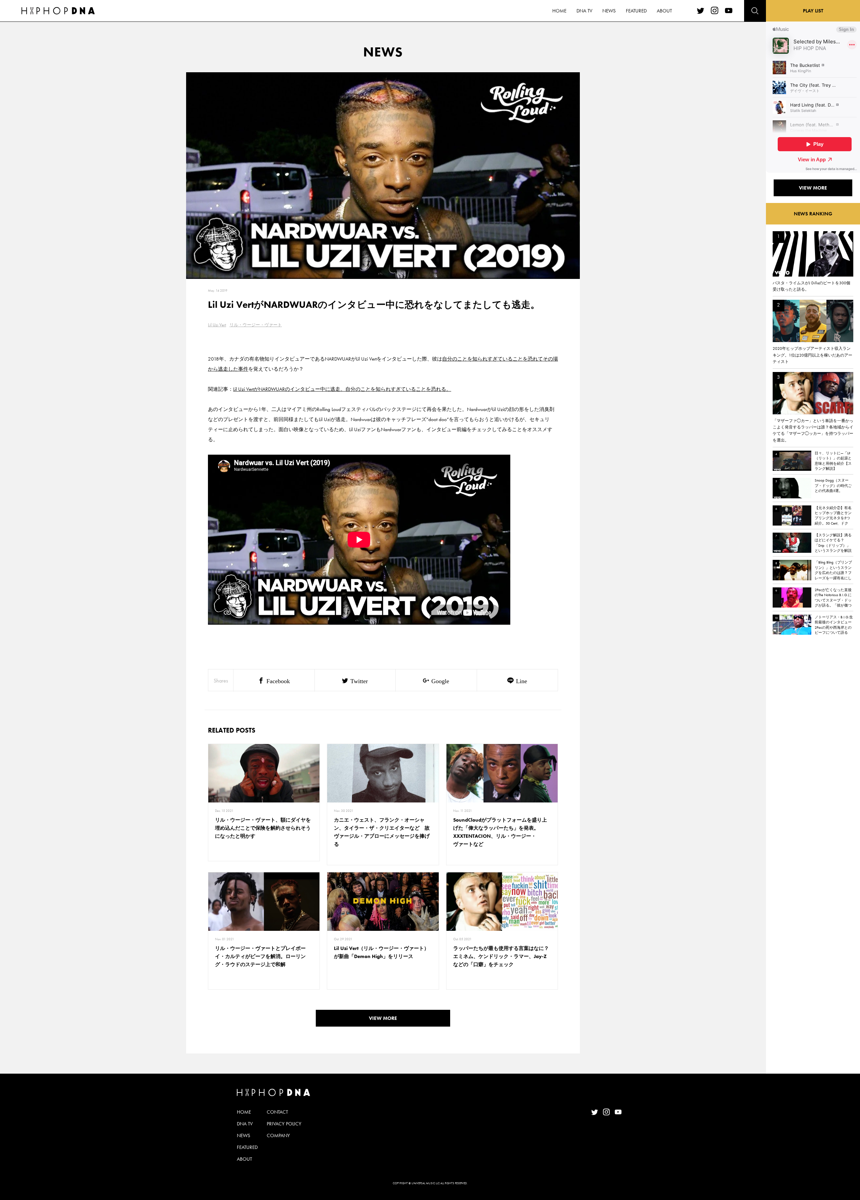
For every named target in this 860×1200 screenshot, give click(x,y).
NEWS (609, 10)
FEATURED (636, 10)
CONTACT (277, 1112)
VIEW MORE (383, 1018)
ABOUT (664, 10)
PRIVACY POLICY (284, 1123)
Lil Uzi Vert (217, 325)
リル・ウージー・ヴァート (255, 325)
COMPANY (278, 1135)
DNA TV (584, 10)
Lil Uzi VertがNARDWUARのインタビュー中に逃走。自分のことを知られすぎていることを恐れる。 (342, 389)
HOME (559, 10)
